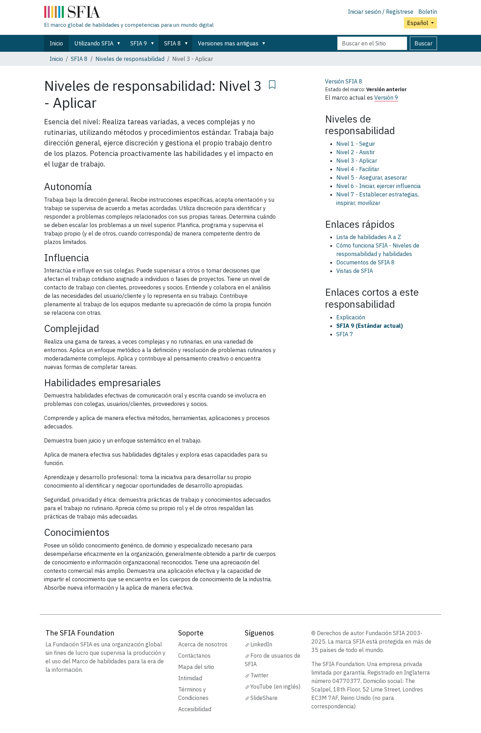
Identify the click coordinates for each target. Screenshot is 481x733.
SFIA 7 (344, 334)
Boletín (427, 11)
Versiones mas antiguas (228, 43)
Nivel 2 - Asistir (355, 152)
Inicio (56, 43)
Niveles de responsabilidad (129, 58)
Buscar (423, 43)
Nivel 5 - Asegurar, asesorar (371, 177)
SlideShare (263, 697)
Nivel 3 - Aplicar (356, 160)
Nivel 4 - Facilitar (357, 169)
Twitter (259, 675)
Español (418, 22)
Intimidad (190, 678)
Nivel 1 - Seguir (355, 143)
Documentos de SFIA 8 (365, 262)
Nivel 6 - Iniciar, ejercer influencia (378, 185)
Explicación (350, 317)
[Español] (129, 13)
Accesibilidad (194, 709)
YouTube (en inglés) (275, 686)
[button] (120, 43)
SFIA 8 (172, 43)
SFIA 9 (138, 43)
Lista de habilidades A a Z (368, 236)
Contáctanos (194, 655)
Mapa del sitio (196, 666)
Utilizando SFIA (93, 43)
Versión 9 (386, 97)
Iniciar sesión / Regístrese (380, 11)
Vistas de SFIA (354, 270)
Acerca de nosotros (202, 644)
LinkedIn (261, 644)
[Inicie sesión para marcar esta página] (272, 83)
